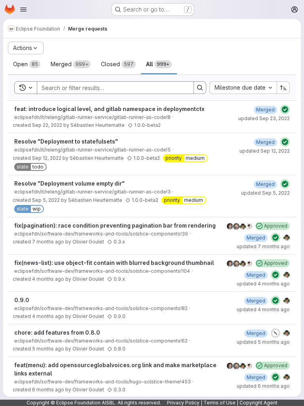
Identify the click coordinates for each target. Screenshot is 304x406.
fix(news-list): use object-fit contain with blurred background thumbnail (114, 262)
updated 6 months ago (263, 386)
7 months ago (48, 242)
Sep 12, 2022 (46, 158)
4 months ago (48, 279)
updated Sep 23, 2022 (264, 118)
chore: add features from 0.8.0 (57, 332)
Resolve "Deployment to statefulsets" (66, 141)
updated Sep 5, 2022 (265, 193)
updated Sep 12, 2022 (264, 151)
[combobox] (243, 87)
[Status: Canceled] (275, 333)
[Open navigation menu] (23, 9)
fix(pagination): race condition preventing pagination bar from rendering (115, 225)
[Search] (200, 87)
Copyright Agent (258, 403)
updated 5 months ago (263, 342)
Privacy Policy (183, 403)
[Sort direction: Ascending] (283, 87)
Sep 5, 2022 (46, 200)
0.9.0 (21, 300)
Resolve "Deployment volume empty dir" (69, 183)
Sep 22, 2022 (47, 125)
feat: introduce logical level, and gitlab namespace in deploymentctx (109, 108)
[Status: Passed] (285, 109)
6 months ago (48, 390)
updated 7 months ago (263, 246)
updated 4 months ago (263, 284)
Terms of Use (219, 403)
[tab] (27, 64)
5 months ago (48, 349)
